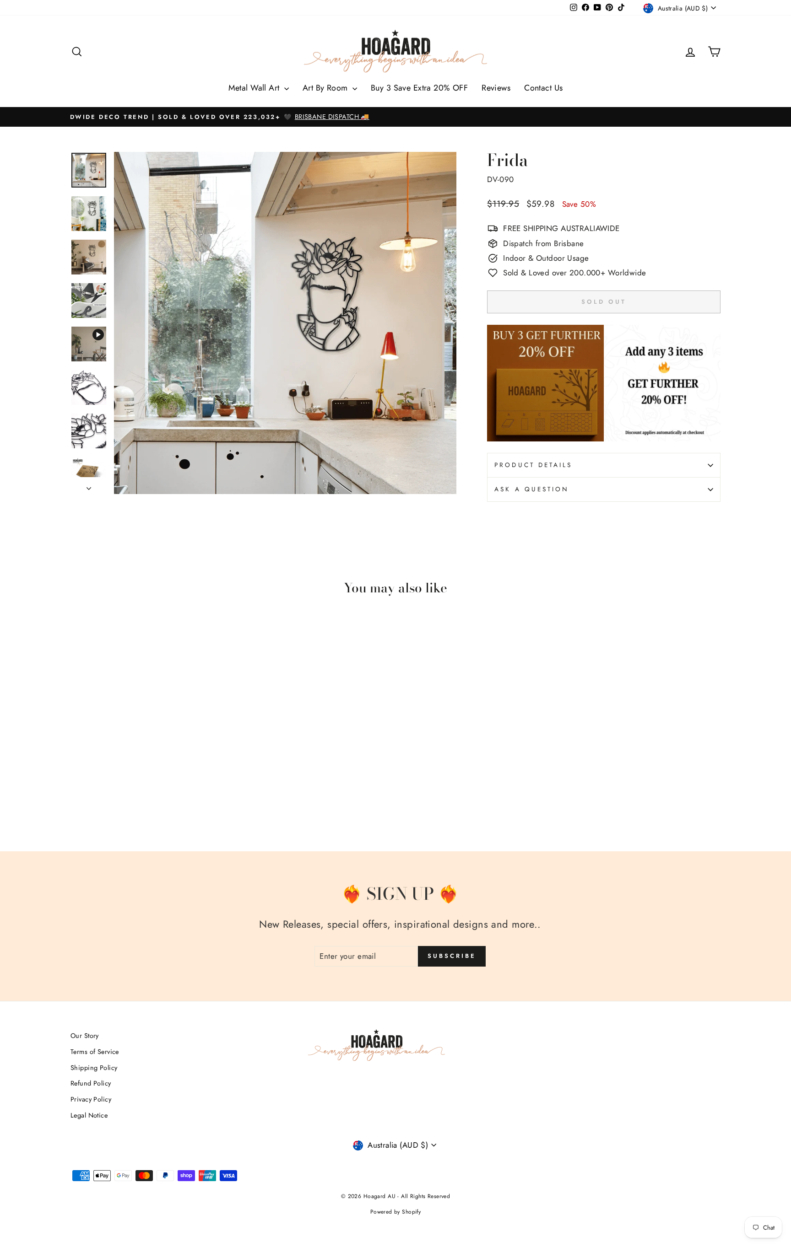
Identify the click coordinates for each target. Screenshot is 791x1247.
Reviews (496, 88)
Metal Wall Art (255, 88)
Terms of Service (94, 1051)
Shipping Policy (93, 1067)
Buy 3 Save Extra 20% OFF (419, 88)
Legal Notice (89, 1115)
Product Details (533, 464)
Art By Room (326, 88)
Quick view (148, 760)
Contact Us (543, 88)
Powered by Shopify (395, 1212)
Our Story (84, 1035)
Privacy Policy (90, 1099)
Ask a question (531, 489)
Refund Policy (90, 1083)
